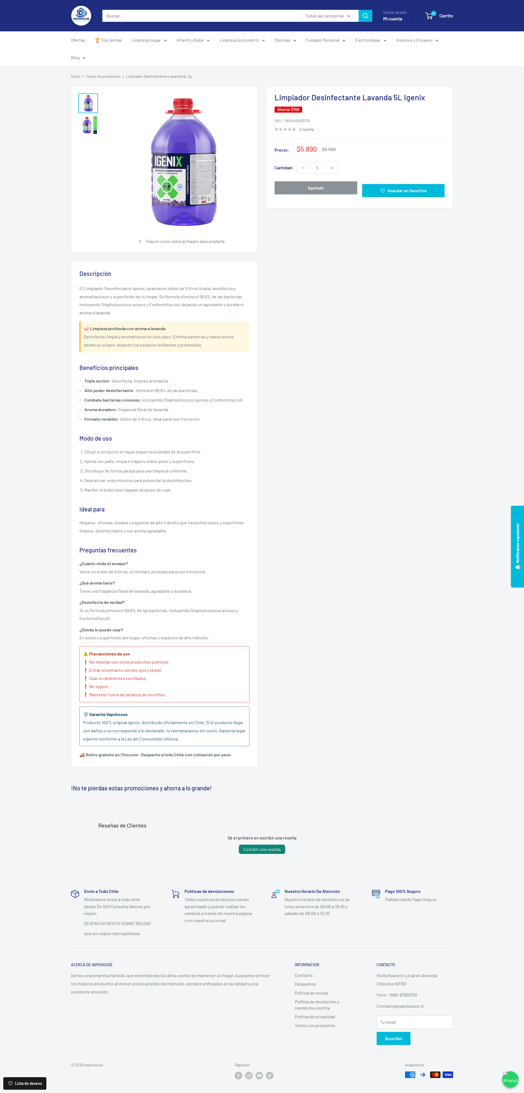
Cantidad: (284, 167)
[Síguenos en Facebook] (238, 1075)
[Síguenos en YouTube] (259, 1075)
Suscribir (393, 1038)
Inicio (76, 76)
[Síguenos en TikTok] (269, 1075)
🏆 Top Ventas (108, 40)
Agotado (316, 188)
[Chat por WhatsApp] (510, 1079)
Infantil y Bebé (190, 40)
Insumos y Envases (414, 40)
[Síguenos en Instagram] (249, 1075)
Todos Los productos (315, 1025)
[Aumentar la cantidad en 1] (331, 168)
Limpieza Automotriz (239, 40)
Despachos (305, 983)
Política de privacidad (315, 1016)
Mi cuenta (392, 18)
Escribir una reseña (262, 849)
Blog (75, 57)
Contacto (303, 975)
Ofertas (78, 40)
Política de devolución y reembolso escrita (317, 1004)
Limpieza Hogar (146, 40)
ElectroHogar (368, 40)
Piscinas (282, 40)
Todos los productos (103, 76)
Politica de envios (311, 992)
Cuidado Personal (323, 40)
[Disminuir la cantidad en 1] (302, 168)
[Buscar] (365, 16)
